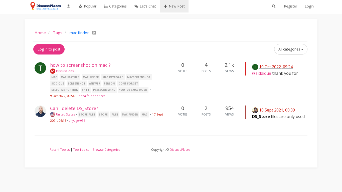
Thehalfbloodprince (91, 96)
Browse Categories (106, 150)
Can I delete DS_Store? (74, 108)
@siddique (261, 73)
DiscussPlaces (180, 150)
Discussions (64, 71)
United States (65, 114)
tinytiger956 (77, 120)
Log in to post (49, 49)
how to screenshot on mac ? (80, 65)
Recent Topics (60, 150)
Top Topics (81, 150)
